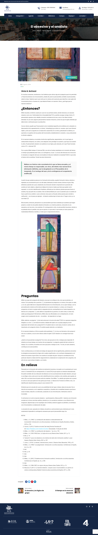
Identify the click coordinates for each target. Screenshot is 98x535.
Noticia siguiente (69, 488)
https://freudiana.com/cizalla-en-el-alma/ (37, 429)
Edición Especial (46, 30)
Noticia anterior (28, 488)
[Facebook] (26, 481)
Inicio (34, 30)
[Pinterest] (32, 481)
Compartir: (20, 481)
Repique (39, 30)
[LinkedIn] (35, 481)
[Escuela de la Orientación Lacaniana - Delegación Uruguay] (7, 8)
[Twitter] (29, 481)
